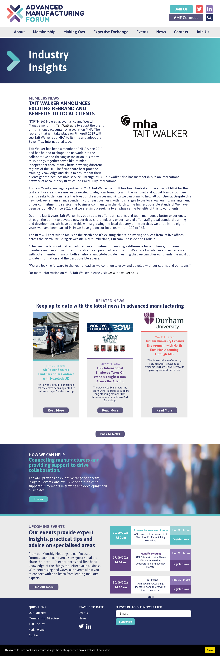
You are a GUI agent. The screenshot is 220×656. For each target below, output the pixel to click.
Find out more (43, 587)
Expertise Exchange (110, 31)
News (161, 31)
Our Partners (37, 612)
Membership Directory (44, 618)
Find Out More (181, 530)
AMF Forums (37, 624)
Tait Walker (64, 125)
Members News (44, 98)
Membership (44, 31)
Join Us (181, 9)
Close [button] (210, 650)
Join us (38, 499)
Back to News (110, 434)
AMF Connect (186, 17)
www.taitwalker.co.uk (123, 273)
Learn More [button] (103, 650)
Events (142, 31)
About (19, 31)
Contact (181, 31)
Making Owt (74, 31)
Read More (56, 410)
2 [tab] (152, 597)
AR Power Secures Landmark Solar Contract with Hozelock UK (56, 374)
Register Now (180, 539)
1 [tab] (149, 597)
